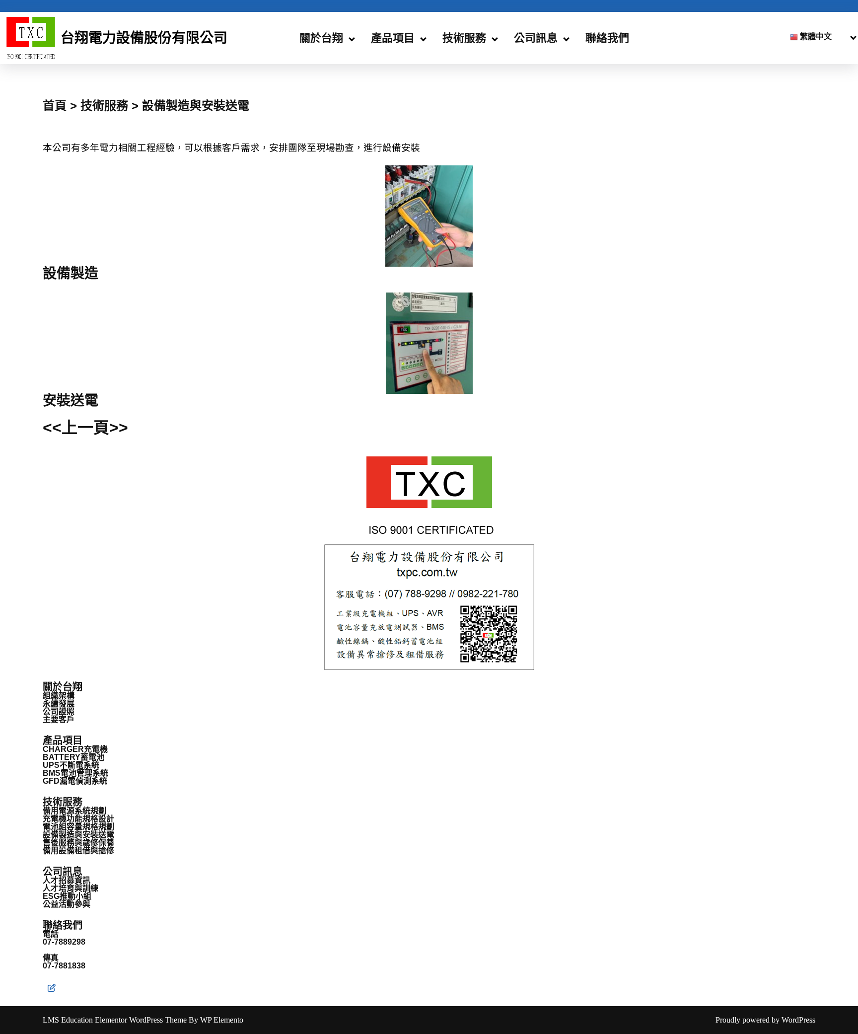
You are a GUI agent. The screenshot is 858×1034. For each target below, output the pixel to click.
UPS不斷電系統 (71, 765)
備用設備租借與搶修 (78, 850)
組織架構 (58, 695)
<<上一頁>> (85, 428)
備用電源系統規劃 (74, 811)
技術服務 (464, 38)
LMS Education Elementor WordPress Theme (116, 1020)
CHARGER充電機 (75, 749)
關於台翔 (321, 38)
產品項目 (393, 38)
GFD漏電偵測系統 (75, 781)
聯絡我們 (607, 38)
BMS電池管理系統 (75, 773)
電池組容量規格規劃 (78, 826)
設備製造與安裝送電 (78, 834)
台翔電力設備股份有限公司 (144, 38)
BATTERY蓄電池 (73, 757)
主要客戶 (58, 719)
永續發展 (58, 703)
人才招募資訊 (66, 880)
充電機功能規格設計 (78, 818)
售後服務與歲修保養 (78, 842)
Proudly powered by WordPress (765, 1020)
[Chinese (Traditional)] (817, 37)
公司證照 (58, 711)
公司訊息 (536, 38)
